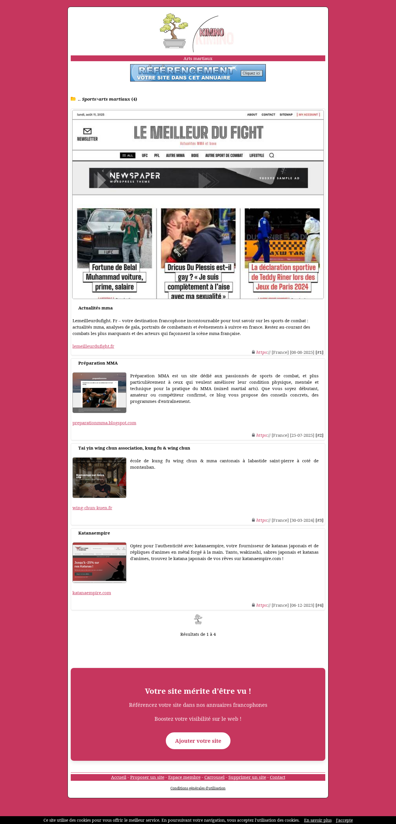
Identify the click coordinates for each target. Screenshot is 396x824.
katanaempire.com (91, 592)
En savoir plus (318, 820)
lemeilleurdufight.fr (93, 346)
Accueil (118, 777)
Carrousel (214, 777)
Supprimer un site (247, 777)
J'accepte (344, 820)
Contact (277, 777)
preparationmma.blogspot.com (104, 422)
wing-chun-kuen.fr (92, 507)
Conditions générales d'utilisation (198, 788)
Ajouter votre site (198, 740)
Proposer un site (147, 777)
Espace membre (184, 777)
